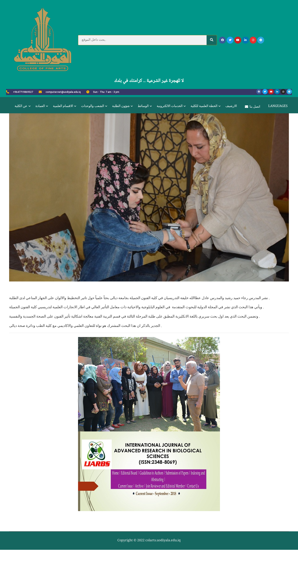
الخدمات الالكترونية (169, 106)
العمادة (40, 106)
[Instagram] (253, 40)
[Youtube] (237, 40)
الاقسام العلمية (63, 106)
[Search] (212, 40)
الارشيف (231, 106)
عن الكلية (21, 106)
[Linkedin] (245, 40)
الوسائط (143, 106)
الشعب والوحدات (92, 106)
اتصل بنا (255, 107)
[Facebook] (222, 40)
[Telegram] (260, 40)
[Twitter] (230, 40)
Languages (278, 106)
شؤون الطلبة (121, 106)
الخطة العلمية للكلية (204, 106)
